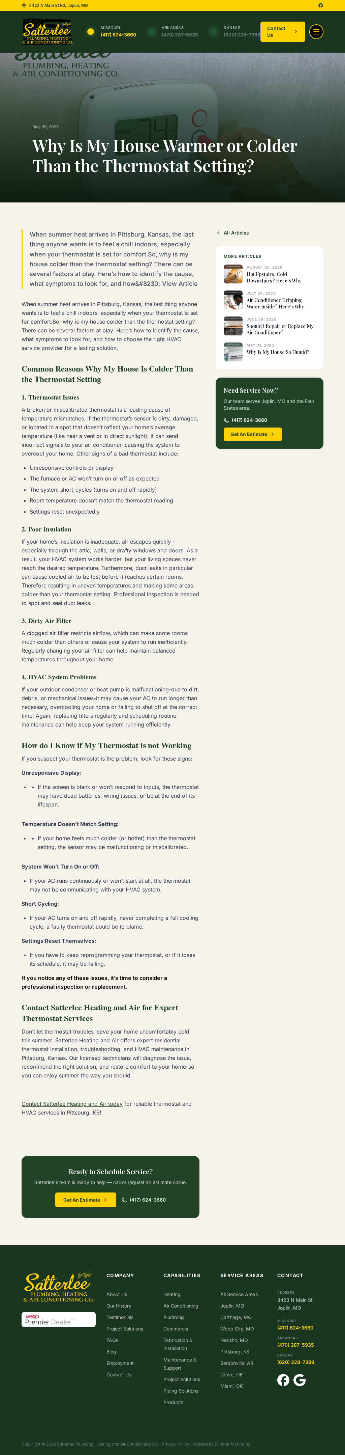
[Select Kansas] (214, 32)
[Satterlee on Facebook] (320, 5)
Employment (120, 1363)
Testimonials (119, 1317)
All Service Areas (239, 1294)
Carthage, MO (236, 1317)
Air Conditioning (180, 1306)
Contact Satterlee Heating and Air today (72, 1103)
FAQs (112, 1340)
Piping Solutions (180, 1391)
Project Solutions (124, 1329)
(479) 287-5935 (180, 34)
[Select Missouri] (91, 32)
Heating (172, 1294)
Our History (118, 1306)
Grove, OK (231, 1374)
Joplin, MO (232, 1306)
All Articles (236, 233)
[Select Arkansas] (152, 32)
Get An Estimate (81, 1200)
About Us (116, 1294)
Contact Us (276, 31)
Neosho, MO (234, 1340)
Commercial (176, 1329)
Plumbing (173, 1317)
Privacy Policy (175, 1444)
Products (173, 1402)
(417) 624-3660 (118, 34)
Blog (111, 1351)
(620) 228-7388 (242, 34)
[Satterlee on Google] (299, 1380)
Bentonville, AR (236, 1363)
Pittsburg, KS (234, 1351)
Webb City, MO (237, 1329)
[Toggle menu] (316, 31)
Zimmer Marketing (232, 1444)
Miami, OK (231, 1386)
